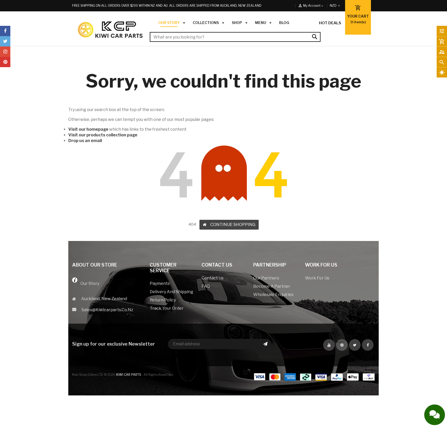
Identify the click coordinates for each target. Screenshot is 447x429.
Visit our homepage (88, 129)
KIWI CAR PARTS (129, 375)
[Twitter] (5, 41)
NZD (339, 5)
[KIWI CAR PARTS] (314, 380)
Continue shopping (232, 224)
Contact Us (213, 278)
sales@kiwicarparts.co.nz (107, 309)
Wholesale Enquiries (273, 294)
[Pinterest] (5, 62)
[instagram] (5, 51)
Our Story (88, 283)
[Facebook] (5, 31)
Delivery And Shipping (171, 291)
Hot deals (330, 23)
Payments (160, 283)
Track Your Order (167, 308)
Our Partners (266, 278)
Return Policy (163, 300)
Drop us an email (85, 140)
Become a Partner (271, 286)
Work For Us (317, 278)
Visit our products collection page (102, 134)
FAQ (206, 286)
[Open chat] (434, 414)
